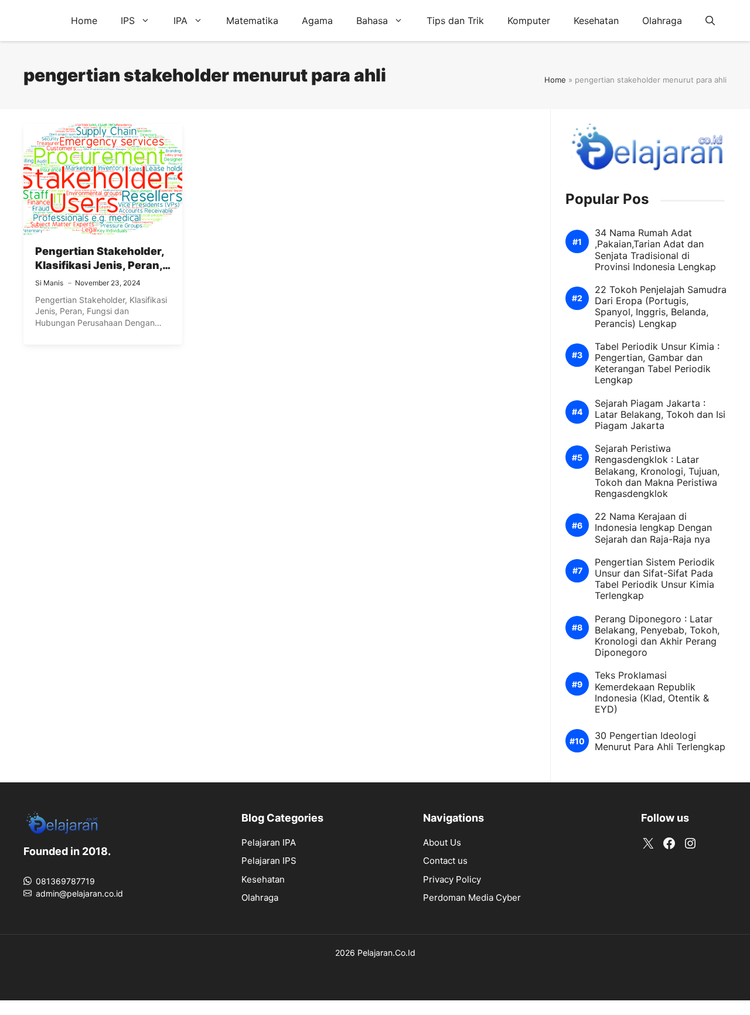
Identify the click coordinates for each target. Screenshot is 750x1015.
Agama (317, 20)
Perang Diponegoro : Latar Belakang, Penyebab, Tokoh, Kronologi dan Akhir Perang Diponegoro (657, 636)
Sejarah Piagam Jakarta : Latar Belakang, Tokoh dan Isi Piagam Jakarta (660, 414)
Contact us (445, 860)
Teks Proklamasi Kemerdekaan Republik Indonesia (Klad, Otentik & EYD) (652, 692)
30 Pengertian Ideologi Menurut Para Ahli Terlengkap (660, 741)
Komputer (528, 20)
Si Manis (49, 282)
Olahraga (662, 20)
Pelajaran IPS (268, 860)
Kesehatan (596, 20)
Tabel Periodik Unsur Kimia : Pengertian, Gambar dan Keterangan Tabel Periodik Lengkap (657, 363)
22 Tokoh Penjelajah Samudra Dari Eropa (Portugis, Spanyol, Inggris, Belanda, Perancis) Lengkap (661, 306)
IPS (128, 20)
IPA (180, 20)
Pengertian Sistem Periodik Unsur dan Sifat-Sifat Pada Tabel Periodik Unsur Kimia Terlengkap (655, 579)
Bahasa (372, 20)
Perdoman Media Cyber (472, 897)
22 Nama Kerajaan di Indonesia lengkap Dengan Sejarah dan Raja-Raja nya (653, 527)
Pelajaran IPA (268, 842)
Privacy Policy (452, 879)
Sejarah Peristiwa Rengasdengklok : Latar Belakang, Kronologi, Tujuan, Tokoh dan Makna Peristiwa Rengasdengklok (657, 471)
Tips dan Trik (455, 20)
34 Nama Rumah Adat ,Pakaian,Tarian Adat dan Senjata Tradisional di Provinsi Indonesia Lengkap (655, 250)
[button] (710, 20)
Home (84, 20)
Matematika (252, 20)
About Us (442, 842)
